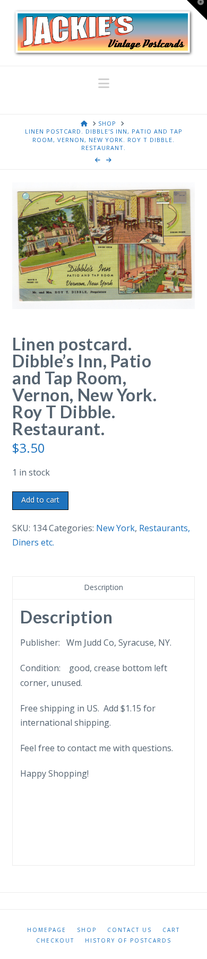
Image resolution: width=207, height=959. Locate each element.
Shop (87, 930)
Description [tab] (103, 587)
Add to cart (40, 500)
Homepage (46, 930)
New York (115, 528)
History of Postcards (128, 940)
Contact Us (129, 930)
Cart (171, 930)
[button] (103, 83)
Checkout (55, 940)
